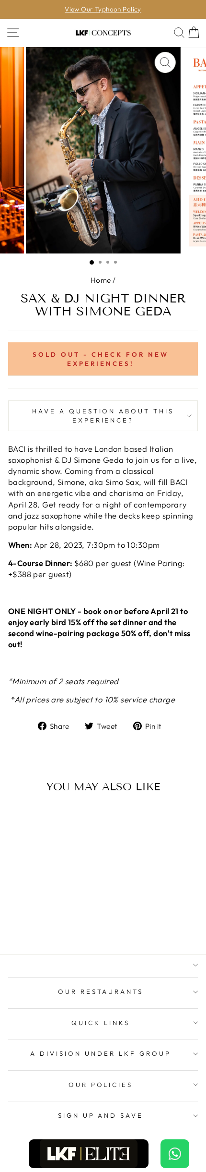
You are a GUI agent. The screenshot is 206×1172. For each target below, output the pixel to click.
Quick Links (100, 1023)
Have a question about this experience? (103, 415)
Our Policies (101, 1084)
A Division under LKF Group (100, 1053)
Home (101, 280)
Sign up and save (101, 1115)
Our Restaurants (101, 991)
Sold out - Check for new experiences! (100, 358)
